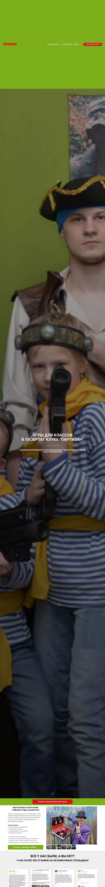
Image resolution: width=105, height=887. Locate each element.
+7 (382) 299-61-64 (66, 44)
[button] (92, 44)
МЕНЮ (77, 44)
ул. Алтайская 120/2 (53, 44)
